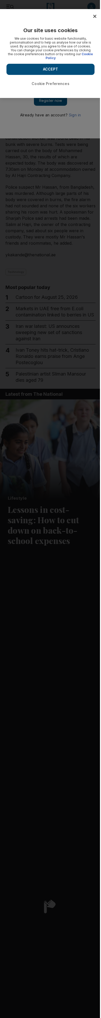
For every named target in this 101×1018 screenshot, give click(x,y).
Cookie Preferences (50, 83)
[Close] (94, 16)
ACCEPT (50, 69)
